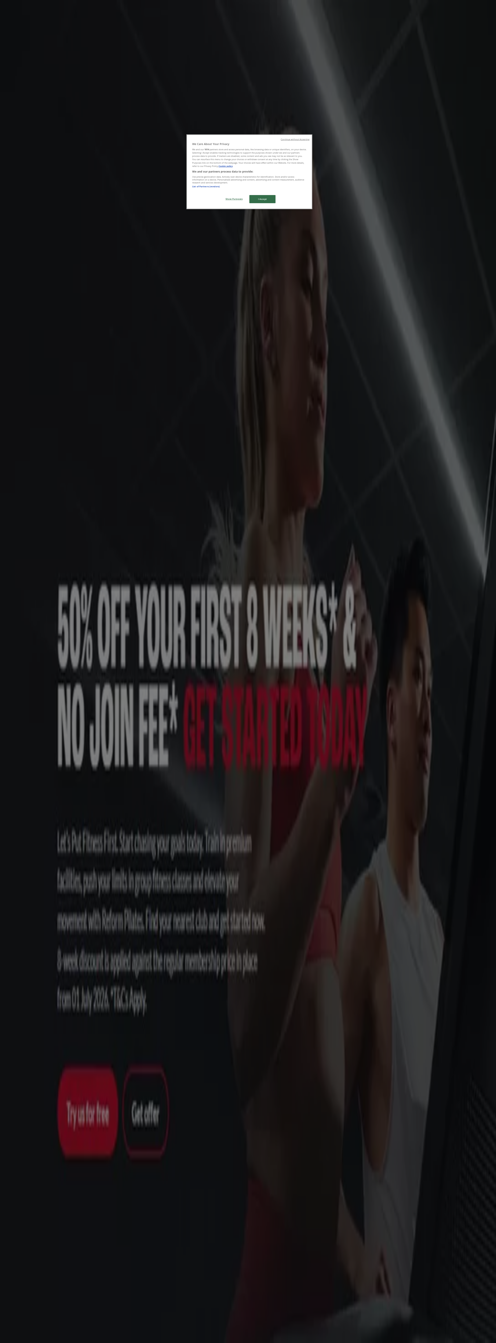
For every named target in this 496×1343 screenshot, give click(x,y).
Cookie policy (226, 166)
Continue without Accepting (295, 139)
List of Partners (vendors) (206, 186)
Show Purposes (234, 198)
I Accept (262, 199)
